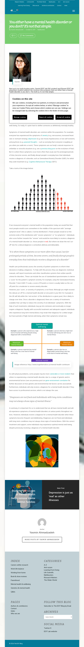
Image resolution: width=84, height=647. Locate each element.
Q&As (13, 592)
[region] (42, 108)
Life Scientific (30, 2)
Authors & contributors (48, 5)
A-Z (59, 2)
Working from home (18, 573)
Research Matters (19, 2)
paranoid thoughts (30, 142)
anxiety (45, 135)
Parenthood (15, 580)
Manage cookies (20, 117)
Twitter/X (47, 628)
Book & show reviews (19, 576)
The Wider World (41, 2)
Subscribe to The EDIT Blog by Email (57, 606)
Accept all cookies (63, 117)
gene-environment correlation (56, 380)
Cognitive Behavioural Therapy (40, 162)
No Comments (27, 35)
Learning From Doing (24, 5)
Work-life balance (17, 569)
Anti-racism (66, 2)
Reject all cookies (45, 117)
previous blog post (48, 149)
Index (65, 5)
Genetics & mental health (20, 588)
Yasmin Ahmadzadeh (17, 29)
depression (32, 139)
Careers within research (19, 565)
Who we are (36, 5)
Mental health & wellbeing (21, 584)
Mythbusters (52, 2)
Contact (59, 5)
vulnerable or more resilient (60, 374)
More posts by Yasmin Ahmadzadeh (42, 540)
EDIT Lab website (50, 631)
